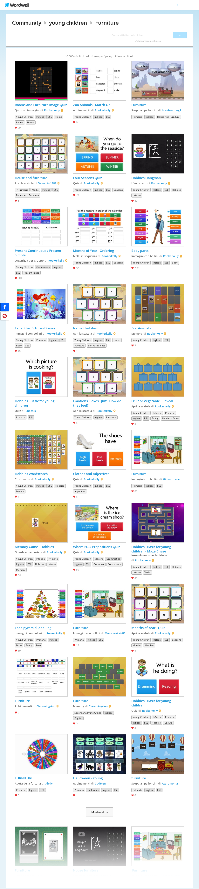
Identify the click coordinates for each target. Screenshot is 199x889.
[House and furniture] (41, 154)
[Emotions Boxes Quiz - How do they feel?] (99, 377)
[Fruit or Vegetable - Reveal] (157, 377)
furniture (139, 778)
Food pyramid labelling (33, 627)
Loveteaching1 (171, 110)
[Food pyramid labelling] (41, 604)
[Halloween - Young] (99, 754)
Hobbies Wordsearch (31, 473)
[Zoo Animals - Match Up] (99, 81)
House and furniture (31, 178)
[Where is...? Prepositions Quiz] (99, 523)
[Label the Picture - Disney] (41, 304)
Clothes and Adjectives (91, 473)
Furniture (107, 22)
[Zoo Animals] (157, 304)
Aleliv (48, 783)
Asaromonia (170, 783)
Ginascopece (171, 479)
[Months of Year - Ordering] (99, 226)
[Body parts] (157, 226)
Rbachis (30, 411)
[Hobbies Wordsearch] (41, 450)
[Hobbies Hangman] (157, 154)
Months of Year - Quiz (148, 627)
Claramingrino (46, 706)
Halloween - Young (88, 778)
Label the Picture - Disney (35, 328)
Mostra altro (99, 812)
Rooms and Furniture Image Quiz (41, 105)
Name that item (85, 328)
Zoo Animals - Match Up (92, 105)
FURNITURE (24, 778)
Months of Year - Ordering (93, 250)
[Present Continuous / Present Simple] (41, 226)
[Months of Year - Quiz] (157, 604)
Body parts (139, 250)
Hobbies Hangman (146, 178)
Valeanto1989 (47, 183)
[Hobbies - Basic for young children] (41, 377)
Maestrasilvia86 (115, 633)
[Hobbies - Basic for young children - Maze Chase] (157, 523)
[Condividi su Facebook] (4, 307)
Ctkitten (100, 783)
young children (68, 22)
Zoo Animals (141, 328)
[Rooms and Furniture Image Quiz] (41, 81)
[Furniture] (157, 81)
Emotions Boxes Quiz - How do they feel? (97, 403)
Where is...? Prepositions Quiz (96, 547)
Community (26, 22)
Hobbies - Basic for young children (35, 403)
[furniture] (157, 754)
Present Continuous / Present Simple (38, 252)
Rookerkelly (52, 110)
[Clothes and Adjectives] (99, 450)
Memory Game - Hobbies (34, 547)
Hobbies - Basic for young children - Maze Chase (151, 549)
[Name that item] (99, 304)
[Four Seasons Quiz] (99, 154)
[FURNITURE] (41, 754)
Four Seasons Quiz (87, 178)
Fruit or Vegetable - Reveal (152, 401)
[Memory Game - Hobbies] (41, 523)
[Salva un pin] (4, 316)
